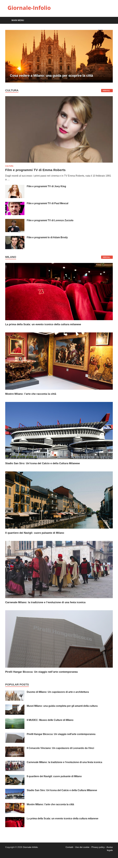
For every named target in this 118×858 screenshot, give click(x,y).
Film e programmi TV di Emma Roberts (35, 170)
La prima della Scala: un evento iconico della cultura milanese (43, 324)
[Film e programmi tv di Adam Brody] (14, 237)
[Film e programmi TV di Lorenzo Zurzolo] (14, 220)
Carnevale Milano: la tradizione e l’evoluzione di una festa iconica (45, 602)
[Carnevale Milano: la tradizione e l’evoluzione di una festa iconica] (59, 569)
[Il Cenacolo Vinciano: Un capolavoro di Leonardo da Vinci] (14, 748)
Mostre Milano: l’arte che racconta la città (30, 393)
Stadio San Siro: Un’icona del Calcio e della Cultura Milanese (42, 463)
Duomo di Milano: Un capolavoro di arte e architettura (58, 692)
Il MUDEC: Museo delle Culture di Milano (50, 720)
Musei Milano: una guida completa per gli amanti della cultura (62, 706)
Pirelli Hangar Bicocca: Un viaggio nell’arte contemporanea (41, 671)
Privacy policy (98, 847)
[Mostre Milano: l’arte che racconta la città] (59, 361)
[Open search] (109, 20)
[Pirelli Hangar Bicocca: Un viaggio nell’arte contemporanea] (59, 638)
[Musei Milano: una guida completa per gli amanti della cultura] (14, 706)
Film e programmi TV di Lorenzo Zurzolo (50, 220)
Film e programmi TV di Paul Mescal (47, 203)
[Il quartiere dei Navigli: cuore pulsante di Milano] (59, 500)
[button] (107, 56)
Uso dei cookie (82, 847)
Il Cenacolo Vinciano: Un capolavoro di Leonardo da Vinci (60, 748)
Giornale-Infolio (29, 8)
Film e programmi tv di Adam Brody (47, 237)
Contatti (69, 847)
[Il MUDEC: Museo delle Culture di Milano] (14, 720)
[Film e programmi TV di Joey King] (14, 186)
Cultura (9, 166)
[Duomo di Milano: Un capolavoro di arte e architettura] (14, 692)
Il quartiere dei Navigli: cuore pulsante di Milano (34, 532)
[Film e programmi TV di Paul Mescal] (14, 203)
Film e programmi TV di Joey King (46, 186)
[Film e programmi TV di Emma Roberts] (59, 98)
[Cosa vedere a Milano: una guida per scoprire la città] (59, 56)
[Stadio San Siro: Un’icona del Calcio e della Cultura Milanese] (59, 430)
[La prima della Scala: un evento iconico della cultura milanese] (59, 291)
